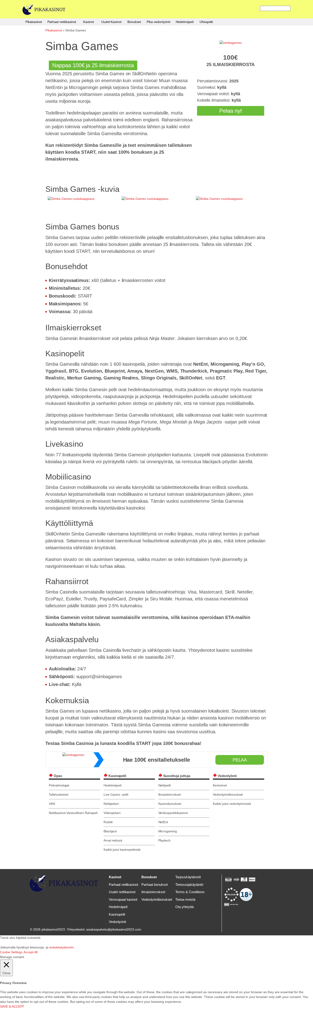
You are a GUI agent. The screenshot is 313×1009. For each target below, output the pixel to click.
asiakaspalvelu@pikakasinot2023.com (113, 929)
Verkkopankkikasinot (173, 813)
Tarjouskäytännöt (187, 877)
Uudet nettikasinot (122, 892)
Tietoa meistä (185, 899)
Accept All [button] (31, 952)
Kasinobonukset (169, 804)
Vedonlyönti (117, 922)
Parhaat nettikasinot (61, 22)
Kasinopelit (117, 914)
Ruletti (108, 822)
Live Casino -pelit (116, 794)
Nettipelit (164, 785)
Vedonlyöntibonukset (228, 794)
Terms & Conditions (189, 892)
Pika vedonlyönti (158, 22)
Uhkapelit (206, 22)
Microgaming (167, 831)
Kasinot (88, 22)
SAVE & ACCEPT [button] (12, 1006)
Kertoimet (220, 785)
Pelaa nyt (230, 111)
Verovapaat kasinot (123, 899)
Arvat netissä (113, 840)
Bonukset (134, 22)
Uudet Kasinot (111, 22)
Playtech (164, 840)
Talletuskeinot (58, 794)
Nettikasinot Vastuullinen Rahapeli (73, 813)
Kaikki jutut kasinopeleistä (122, 849)
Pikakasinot (33, 22)
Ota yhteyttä (184, 907)
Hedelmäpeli (185, 22)
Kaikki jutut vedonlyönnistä (232, 804)
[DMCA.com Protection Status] (231, 904)
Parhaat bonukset (154, 884)
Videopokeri (112, 813)
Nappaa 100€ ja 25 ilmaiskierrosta (93, 65)
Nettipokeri (111, 804)
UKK (52, 804)
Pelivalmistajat (59, 785)
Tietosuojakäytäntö (189, 884)
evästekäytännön (61, 947)
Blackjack (110, 831)
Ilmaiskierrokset (169, 794)
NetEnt (163, 822)
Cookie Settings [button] (11, 952)
